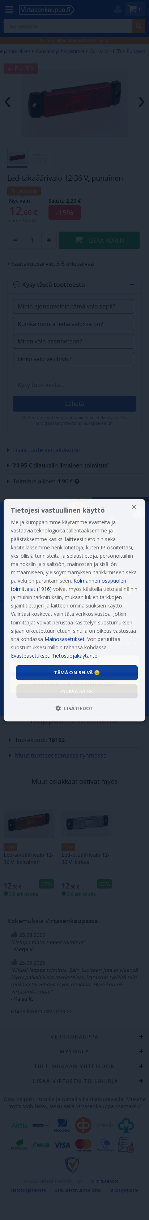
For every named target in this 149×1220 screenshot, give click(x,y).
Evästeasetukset (30, 655)
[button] (74, 708)
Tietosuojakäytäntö (75, 655)
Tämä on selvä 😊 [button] (77, 672)
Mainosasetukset (64, 638)
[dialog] (74, 610)
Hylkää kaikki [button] (77, 691)
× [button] (133, 507)
